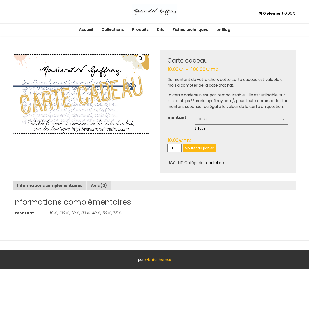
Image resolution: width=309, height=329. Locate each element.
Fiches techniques (190, 29)
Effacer (201, 128)
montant (177, 117)
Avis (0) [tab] (99, 185)
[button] (140, 58)
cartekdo (215, 163)
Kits (160, 29)
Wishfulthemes (158, 259)
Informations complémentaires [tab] (49, 185)
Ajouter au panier (199, 148)
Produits (140, 29)
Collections (112, 29)
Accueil (86, 29)
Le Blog (223, 29)
